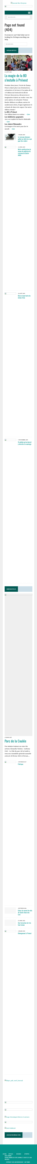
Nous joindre (8, 1156)
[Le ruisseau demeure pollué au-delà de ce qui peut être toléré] (10, 139)
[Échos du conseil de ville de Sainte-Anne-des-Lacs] (10, 912)
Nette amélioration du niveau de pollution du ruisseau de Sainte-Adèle (24, 152)
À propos (26, 1154)
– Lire (28, 114)
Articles (11, 1154)
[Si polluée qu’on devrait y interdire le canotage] (10, 580)
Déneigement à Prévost (24, 933)
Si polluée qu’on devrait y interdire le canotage (24, 443)
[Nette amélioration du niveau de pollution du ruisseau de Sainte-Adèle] (10, 287)
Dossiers (18, 1154)
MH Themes (27, 1162)
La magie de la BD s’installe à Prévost (16, 77)
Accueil (5, 1154)
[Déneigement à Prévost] (10, 1071)
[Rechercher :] (16, 44)
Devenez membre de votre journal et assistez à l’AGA (18, 1157)
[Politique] (10, 902)
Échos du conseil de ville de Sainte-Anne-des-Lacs (25, 912)
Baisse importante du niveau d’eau (24, 297)
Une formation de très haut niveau (24, 924)
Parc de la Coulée (15, 740)
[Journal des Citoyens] (18, 3)
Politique (20, 764)
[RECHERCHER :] (18, 17)
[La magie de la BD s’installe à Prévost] (18, 69)
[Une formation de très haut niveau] (10, 925)
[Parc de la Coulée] (18, 735)
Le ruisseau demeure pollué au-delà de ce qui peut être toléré (25, 139)
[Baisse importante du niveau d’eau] (10, 433)
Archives (7, 1159)
